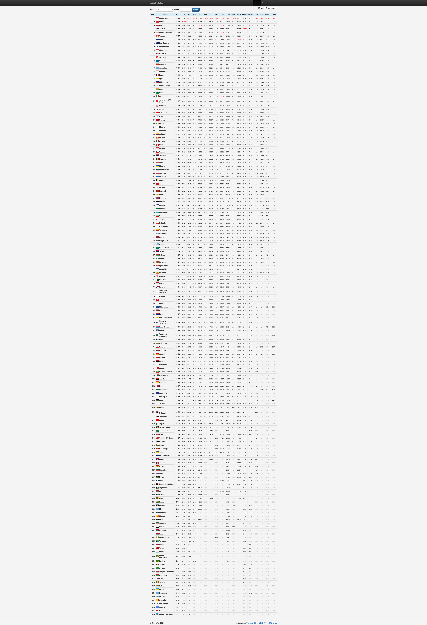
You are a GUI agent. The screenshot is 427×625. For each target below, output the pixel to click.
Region (153, 9)
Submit (195, 10)
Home (257, 3)
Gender (176, 9)
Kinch (273, 3)
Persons (265, 3)
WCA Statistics (156, 2)
